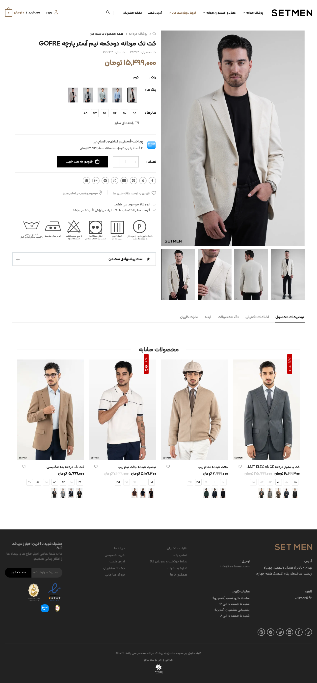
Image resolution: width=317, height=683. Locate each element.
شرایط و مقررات (177, 568)
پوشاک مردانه (254, 13)
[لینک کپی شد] (86, 180)
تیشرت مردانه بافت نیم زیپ (137, 467)
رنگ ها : (150, 90)
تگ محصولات (228, 317)
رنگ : (152, 77)
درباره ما (119, 548)
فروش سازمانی (115, 574)
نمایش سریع (266, 453)
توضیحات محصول (289, 317)
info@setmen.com (235, 566)
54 (105, 113)
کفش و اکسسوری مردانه (221, 13)
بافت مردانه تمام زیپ (213, 467)
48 (134, 113)
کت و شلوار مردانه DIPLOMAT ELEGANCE (269, 467)
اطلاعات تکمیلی (257, 317)
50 (125, 113)
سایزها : (150, 112)
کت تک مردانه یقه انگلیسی (65, 467)
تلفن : (308, 592)
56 (95, 113)
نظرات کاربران (189, 317)
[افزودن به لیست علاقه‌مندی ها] (240, 466)
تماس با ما (180, 555)
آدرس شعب (155, 13)
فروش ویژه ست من (184, 13)
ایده (208, 317)
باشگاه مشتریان (114, 568)
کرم (136, 77)
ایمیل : (245, 561)
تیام (147, 660)
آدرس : (307, 561)
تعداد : (151, 161)
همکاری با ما (178, 574)
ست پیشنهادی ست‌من (125, 259)
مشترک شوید (18, 572)
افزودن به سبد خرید (79, 161)
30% (290, 360)
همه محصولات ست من (107, 33)
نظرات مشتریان (132, 13)
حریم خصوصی (115, 555)
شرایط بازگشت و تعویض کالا (168, 561)
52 (115, 113)
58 (85, 113)
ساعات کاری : (241, 592)
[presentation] (296, 433)
